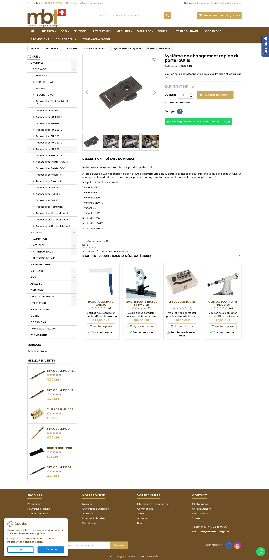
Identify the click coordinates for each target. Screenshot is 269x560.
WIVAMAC (41, 88)
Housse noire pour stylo (61, 448)
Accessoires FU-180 (47, 123)
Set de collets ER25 (182, 302)
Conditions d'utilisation (95, 509)
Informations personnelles (153, 504)
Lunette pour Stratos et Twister (141, 303)
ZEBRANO (41, 75)
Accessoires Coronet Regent (53, 226)
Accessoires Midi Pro (48, 110)
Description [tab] (92, 159)
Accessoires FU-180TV (49, 117)
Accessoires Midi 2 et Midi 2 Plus (52, 103)
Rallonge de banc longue (100, 303)
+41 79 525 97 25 (52, 3)
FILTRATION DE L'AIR (44, 258)
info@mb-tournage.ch (89, 3)
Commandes (145, 509)
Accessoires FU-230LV (49, 155)
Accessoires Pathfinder (49, 207)
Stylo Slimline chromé (61, 370)
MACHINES (123, 31)
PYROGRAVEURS (42, 264)
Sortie (20, 549)
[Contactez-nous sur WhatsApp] (260, 551)
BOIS (64, 31)
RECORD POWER (45, 95)
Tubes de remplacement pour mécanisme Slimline (61, 409)
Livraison (87, 504)
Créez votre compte (229, 3)
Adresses (143, 518)
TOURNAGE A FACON (96, 39)
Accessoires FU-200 (47, 136)
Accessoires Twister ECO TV (52, 162)
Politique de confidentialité (24, 542)
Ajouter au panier (214, 95)
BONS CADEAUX (66, 39)
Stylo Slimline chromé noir (61, 390)
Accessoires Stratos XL (49, 181)
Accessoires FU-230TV (49, 142)
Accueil (33, 56)
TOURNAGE (39, 69)
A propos (87, 513)
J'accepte (51, 549)
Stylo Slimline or (59, 428)
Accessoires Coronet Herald (53, 213)
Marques (34, 345)
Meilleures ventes (37, 513)
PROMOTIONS (40, 39)
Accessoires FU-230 (47, 149)
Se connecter (205, 3)
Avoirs (141, 513)
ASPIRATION (40, 239)
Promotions (34, 504)
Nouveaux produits (38, 509)
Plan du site (89, 523)
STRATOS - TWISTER (47, 82)
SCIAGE (37, 232)
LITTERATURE (101, 31)
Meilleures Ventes (41, 360)
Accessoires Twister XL (49, 174)
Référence (171, 66)
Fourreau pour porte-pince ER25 (223, 303)
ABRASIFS (47, 31)
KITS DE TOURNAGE (186, 31)
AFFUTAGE (39, 245)
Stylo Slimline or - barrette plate (61, 467)
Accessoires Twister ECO (50, 168)
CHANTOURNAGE (43, 251)
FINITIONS (80, 31)
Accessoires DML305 (48, 194)
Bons (140, 523)
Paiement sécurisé (93, 518)
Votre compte (148, 495)
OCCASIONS (213, 31)
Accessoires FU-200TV (49, 130)
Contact (199, 495)
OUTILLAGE (144, 31)
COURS (162, 31)
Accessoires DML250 (48, 187)
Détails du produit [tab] (121, 159)
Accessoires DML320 (48, 200)
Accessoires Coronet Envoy (52, 219)
